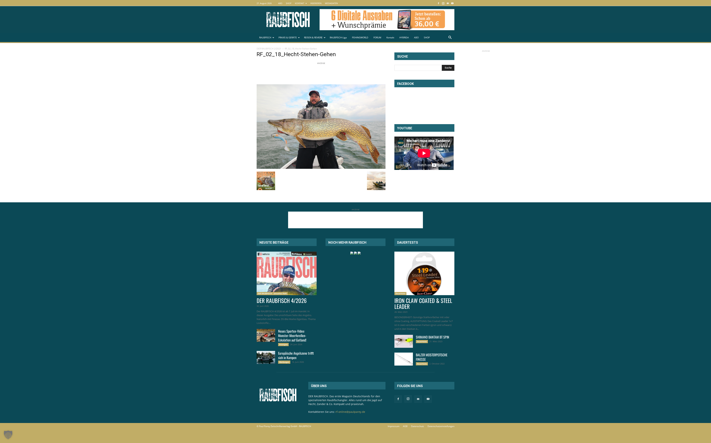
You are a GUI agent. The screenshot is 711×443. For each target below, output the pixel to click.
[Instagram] (443, 3)
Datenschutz (417, 426)
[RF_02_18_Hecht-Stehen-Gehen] (321, 167)
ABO (280, 3)
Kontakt (390, 37)
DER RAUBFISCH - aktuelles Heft (272, 293)
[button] (449, 38)
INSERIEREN (315, 3)
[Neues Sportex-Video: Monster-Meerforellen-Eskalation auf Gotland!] (266, 335)
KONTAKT (299, 3)
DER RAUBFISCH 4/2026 (282, 300)
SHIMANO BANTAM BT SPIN (432, 337)
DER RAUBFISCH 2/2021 (269, 48)
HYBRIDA (404, 37)
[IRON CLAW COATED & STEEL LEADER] (424, 273)
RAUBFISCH (265, 37)
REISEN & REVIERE (313, 37)
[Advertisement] (324, 73)
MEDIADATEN (331, 3)
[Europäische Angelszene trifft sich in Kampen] (266, 357)
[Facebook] (438, 3)
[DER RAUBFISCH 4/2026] (287, 273)
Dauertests (400, 293)
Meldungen (284, 362)
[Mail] (448, 3)
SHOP (288, 3)
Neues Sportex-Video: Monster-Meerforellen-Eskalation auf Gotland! (292, 335)
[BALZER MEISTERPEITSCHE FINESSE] (403, 359)
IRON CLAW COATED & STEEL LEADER (423, 303)
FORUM (377, 37)
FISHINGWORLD (360, 37)
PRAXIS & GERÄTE (287, 37)
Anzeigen (283, 344)
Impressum (393, 426)
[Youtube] (452, 3)
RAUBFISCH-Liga (338, 37)
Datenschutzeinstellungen (441, 426)
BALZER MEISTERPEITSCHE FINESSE (431, 357)
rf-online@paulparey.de (350, 412)
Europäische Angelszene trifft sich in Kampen (296, 355)
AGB (405, 426)
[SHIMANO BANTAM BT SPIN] (403, 341)
